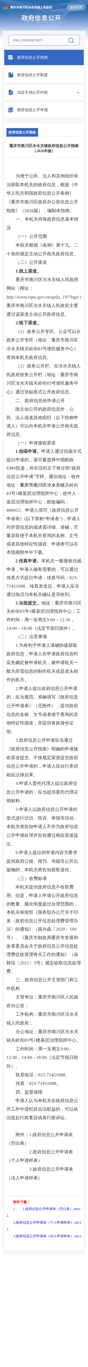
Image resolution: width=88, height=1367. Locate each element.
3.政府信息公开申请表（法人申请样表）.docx (47, 1236)
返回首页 (76, 7)
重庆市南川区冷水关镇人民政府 (31, 7)
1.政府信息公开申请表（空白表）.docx (52, 1209)
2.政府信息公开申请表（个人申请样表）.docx (47, 1222)
